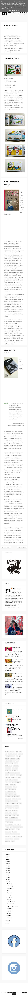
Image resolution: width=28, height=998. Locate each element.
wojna (18, 834)
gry (20, 775)
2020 (7, 868)
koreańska (7, 782)
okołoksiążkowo (8, 805)
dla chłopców (15, 765)
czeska (11, 763)
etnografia (7, 772)
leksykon (15, 786)
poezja (6, 810)
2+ (18, 753)
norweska (7, 803)
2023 (7, 861)
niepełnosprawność (16, 798)
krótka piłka (18, 782)
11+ (17, 751)
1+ (10, 751)
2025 (7, 857)
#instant (6, 751)
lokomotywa (7, 789)
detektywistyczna (8, 765)
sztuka (18, 829)
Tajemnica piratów (11, 903)
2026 (7, 854)
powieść (15, 812)
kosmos (12, 782)
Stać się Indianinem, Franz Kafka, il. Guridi (16, 729)
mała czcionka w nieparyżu (10, 791)
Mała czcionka (17, 588)
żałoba (13, 841)
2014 (7, 881)
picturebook (7, 808)
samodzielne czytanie (9, 824)
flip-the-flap (12, 775)
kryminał (6, 784)
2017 (7, 875)
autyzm (18, 758)
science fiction (17, 824)
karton (6, 779)
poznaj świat (16, 815)
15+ (12, 753)
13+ (6, 753)
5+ (8, 756)
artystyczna (13, 758)
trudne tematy (8, 831)
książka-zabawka (8, 786)
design (16, 763)
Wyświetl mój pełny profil (14, 607)
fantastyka (13, 772)
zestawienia (16, 838)
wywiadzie (16, 482)
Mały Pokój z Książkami (12, 724)
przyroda (12, 820)
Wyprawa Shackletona (17, 684)
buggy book (16, 761)
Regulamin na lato (11, 901)
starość (13, 829)
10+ (13, 751)
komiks (15, 779)
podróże (16, 808)
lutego (8, 915)
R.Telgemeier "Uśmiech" (17, 709)
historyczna (7, 777)
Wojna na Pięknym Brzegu (12, 906)
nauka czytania (8, 798)
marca (8, 913)
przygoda (7, 820)
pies (12, 808)
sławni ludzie (7, 829)
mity (15, 794)
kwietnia (9, 911)
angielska (7, 758)
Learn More (12, 10)
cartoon (6, 763)
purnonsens (18, 820)
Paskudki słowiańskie (17, 673)
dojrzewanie (14, 770)
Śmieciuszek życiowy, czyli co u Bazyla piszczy (14, 716)
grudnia (9, 883)
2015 (7, 879)
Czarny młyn (9, 908)
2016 (7, 877)
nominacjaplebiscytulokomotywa (11, 801)
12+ (5, 352)
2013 (7, 920)
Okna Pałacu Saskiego (11, 725)
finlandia (7, 775)
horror (12, 777)
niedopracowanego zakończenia (14, 544)
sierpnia (9, 892)
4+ (5, 756)
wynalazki (7, 836)
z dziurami (20, 836)
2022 (7, 863)
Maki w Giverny (10, 727)
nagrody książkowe (15, 796)
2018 (7, 872)
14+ (9, 753)
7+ (14, 756)
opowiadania (15, 805)
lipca (8, 895)
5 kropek (9, 708)
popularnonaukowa (13, 810)
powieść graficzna (8, 815)
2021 (7, 866)
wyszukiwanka (13, 836)
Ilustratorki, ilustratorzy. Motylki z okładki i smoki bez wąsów (17, 661)
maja (8, 899)
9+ (19, 756)
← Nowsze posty (5, 547)
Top (14, 996)
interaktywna (18, 777)
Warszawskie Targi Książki (10, 834)
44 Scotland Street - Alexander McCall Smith (16, 719)
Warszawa (14, 831)
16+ (15, 753)
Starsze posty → (22, 547)
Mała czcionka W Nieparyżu (16, 648)
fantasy (18, 772)
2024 (7, 859)
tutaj (10, 52)
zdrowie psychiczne (9, 838)
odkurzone (19, 803)
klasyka (11, 779)
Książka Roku (12, 784)
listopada (9, 886)
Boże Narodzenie (8, 761)
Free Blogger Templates (11, 992)
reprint (11, 822)
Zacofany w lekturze (12, 734)
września (9, 890)
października (10, 888)
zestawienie (7, 841)
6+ (4, 186)
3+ (21, 753)
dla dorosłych (7, 768)
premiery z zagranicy (13, 817)
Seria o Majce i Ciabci (18, 827)
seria (11, 827)
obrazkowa (6, 28)
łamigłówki (14, 789)
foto (17, 775)
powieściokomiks (8, 812)
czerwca (9, 897)
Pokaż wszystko (20, 738)
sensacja (7, 827)
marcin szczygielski (8, 794)
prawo (6, 817)
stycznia (9, 918)
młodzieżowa (7, 796)
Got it (17, 10)
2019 (7, 870)
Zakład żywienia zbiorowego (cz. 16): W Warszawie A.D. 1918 (14, 736)
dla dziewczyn (14, 768)
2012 (7, 923)
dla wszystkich (8, 770)
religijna (6, 822)
